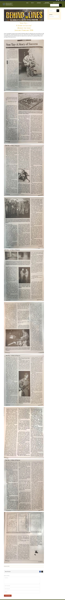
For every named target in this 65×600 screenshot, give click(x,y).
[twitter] (56, 0)
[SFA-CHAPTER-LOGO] (8, 3)
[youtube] (58, 0)
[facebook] (61, 0)
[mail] (63, 0)
